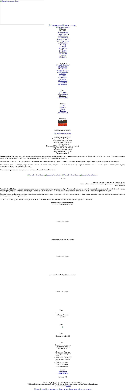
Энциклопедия (63, 112)
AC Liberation (62, 43)
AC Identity (62, 79)
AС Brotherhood (63, 36)
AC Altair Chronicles (62, 65)
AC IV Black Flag (63, 41)
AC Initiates (62, 75)
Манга (63, 109)
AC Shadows (63, 57)
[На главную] (22, 24)
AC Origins (63, 50)
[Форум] (62, 29)
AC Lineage (63, 92)
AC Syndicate (63, 48)
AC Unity (63, 45)
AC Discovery (62, 68)
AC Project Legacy (63, 70)
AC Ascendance (63, 94)
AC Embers (62, 96)
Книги (63, 105)
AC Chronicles (62, 81)
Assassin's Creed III (63, 39)
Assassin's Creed (63, 32)
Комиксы (63, 107)
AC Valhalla (63, 53)
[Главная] (55, 25)
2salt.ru (68, 386)
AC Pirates (62, 74)
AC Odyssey (63, 52)
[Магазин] (69, 25)
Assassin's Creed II (63, 34)
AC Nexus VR (62, 84)
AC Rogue (63, 46)
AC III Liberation (62, 72)
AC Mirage (62, 55)
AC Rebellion (62, 82)
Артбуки (63, 111)
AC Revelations (63, 37)
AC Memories (62, 77)
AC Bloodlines (62, 67)
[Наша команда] (62, 27)
